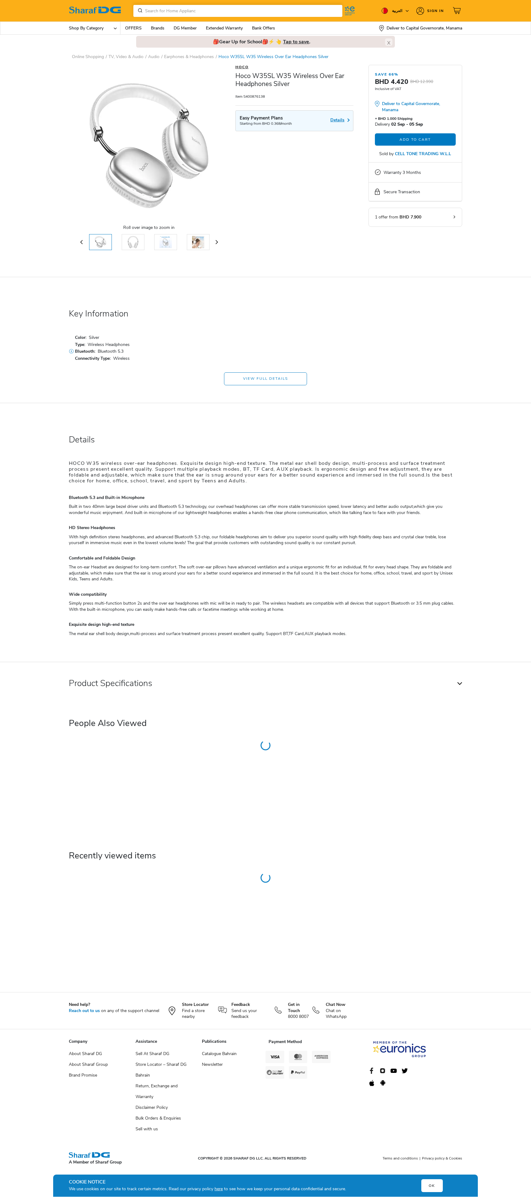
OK (432, 1185)
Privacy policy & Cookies (442, 1158)
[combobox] (237, 11)
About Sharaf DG (85, 1054)
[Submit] (138, 10)
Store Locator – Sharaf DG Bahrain (161, 1070)
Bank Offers (263, 28)
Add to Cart (415, 139)
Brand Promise (83, 1075)
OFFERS (133, 28)
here (218, 1189)
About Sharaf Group (88, 1064)
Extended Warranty (224, 28)
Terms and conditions (400, 1158)
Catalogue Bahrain (219, 1054)
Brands (157, 28)
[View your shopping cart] (457, 10)
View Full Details (265, 378)
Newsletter (212, 1064)
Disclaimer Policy (152, 1107)
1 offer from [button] (398, 217)
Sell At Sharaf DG (152, 1054)
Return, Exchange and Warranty (157, 1091)
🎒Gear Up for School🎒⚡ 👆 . (261, 41)
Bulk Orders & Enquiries (158, 1118)
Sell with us (147, 1129)
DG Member (185, 28)
